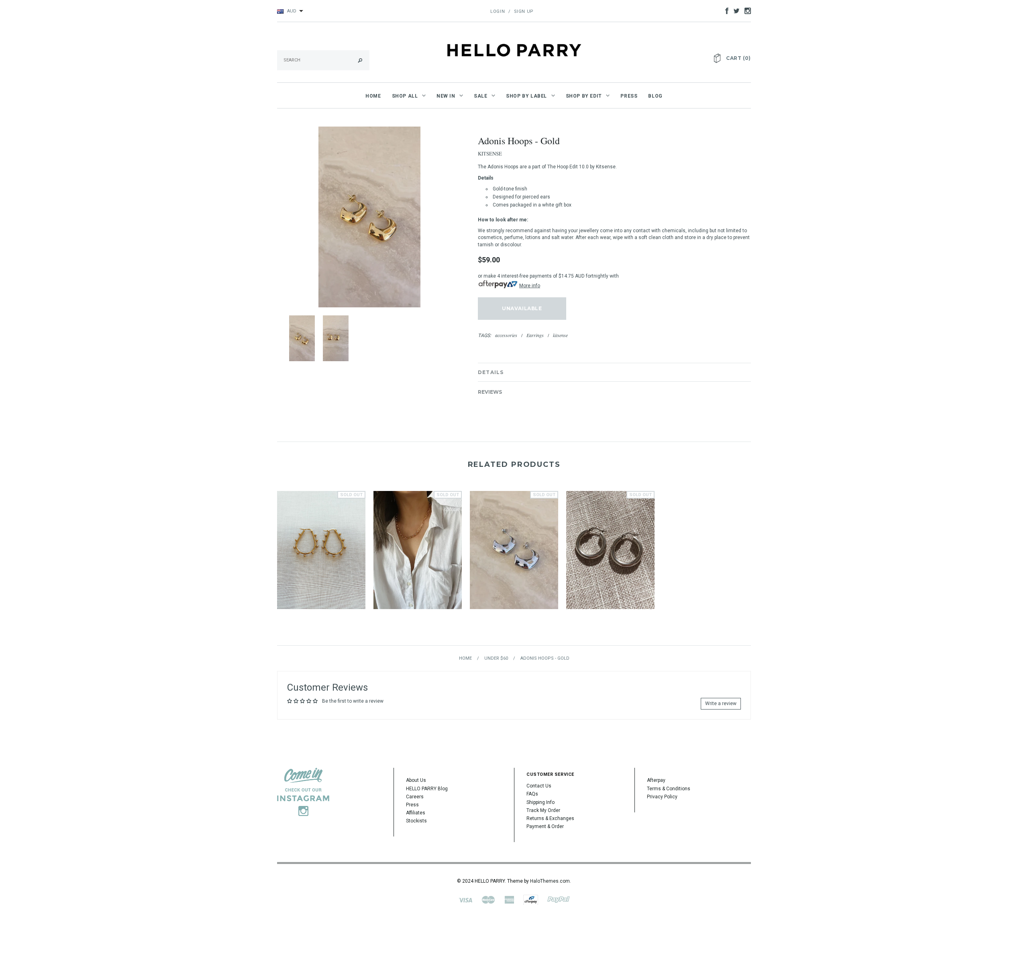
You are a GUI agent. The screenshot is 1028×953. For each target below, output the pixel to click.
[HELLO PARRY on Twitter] (734, 10)
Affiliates (415, 813)
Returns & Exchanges (550, 818)
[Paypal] (558, 899)
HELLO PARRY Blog (427, 788)
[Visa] (465, 899)
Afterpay (656, 780)
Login (497, 11)
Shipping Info (540, 802)
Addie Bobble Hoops (321, 560)
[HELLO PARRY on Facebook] (724, 10)
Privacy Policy (662, 797)
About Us (416, 780)
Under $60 (496, 658)
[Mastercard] (488, 899)
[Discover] (530, 899)
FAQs (532, 794)
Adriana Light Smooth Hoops (610, 560)
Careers (415, 797)
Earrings (535, 335)
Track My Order (543, 810)
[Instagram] (303, 791)
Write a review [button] (720, 703)
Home (465, 658)
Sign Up (524, 11)
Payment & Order (545, 826)
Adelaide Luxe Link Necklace (417, 560)
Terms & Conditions (668, 788)
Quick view (321, 536)
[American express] (509, 899)
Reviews (490, 392)
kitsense (560, 335)
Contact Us (538, 786)
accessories (506, 335)
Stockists (416, 821)
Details (491, 372)
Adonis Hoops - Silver (514, 560)
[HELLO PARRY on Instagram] (745, 10)
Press (412, 805)
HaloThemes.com (550, 881)
